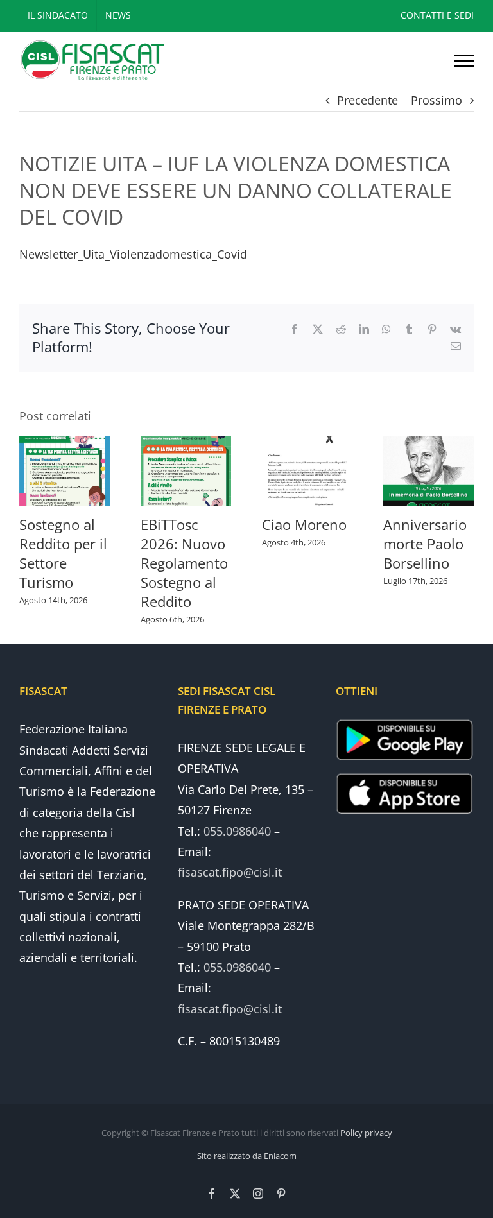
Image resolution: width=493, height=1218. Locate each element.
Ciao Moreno (304, 524)
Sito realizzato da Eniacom (247, 1156)
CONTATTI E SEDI (437, 15)
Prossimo (436, 100)
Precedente (367, 100)
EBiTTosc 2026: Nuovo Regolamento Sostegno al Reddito (184, 563)
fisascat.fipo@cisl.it (230, 872)
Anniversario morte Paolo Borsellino (425, 543)
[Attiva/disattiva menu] (464, 61)
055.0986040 (237, 831)
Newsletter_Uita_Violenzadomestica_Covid (133, 254)
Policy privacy (366, 1132)
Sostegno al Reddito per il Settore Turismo (63, 553)
